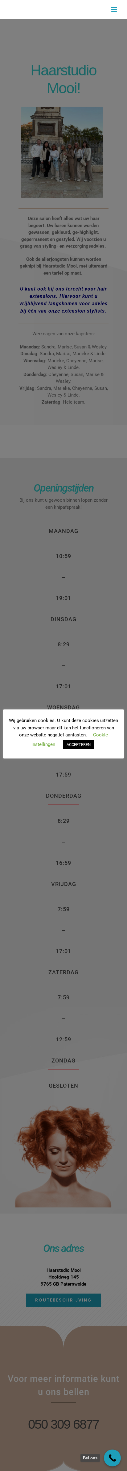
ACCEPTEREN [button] (79, 744)
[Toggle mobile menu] (114, 9)
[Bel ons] (112, 1458)
